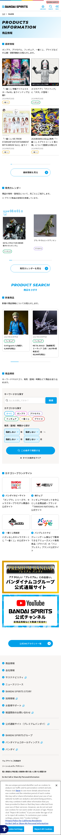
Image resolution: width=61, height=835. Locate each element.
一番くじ (6, 102)
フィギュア (35, 102)
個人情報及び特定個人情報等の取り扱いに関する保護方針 (24, 771)
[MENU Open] (57, 7)
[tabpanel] (30, 108)
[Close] (56, 785)
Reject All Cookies (43, 829)
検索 (51, 400)
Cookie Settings (15, 829)
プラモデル (38, 248)
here (18, 790)
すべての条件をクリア (32, 458)
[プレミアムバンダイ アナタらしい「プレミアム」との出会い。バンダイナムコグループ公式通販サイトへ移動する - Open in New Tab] (30, 577)
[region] (30, 808)
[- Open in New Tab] (16, 81)
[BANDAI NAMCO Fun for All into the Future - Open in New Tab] (52, 2)
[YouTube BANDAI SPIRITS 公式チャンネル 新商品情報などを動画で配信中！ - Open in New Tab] (30, 611)
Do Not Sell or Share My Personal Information (20, 777)
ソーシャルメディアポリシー (13, 766)
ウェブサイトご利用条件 (11, 760)
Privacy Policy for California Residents (23, 820)
